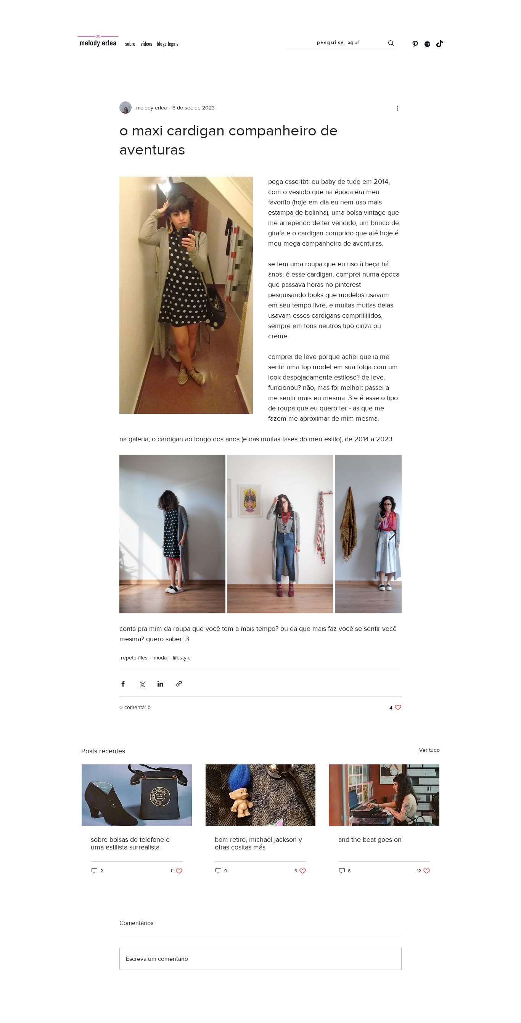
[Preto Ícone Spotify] (427, 44)
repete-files (134, 658)
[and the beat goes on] (384, 795)
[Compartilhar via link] (179, 683)
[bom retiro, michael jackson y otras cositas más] (261, 795)
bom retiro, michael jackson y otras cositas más (258, 843)
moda (160, 658)
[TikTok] (439, 44)
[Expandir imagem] (172, 534)
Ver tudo (429, 750)
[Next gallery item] (392, 534)
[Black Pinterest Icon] (415, 44)
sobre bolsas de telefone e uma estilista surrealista (130, 843)
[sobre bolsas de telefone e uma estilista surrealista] (137, 795)
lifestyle (182, 658)
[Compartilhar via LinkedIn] (160, 683)
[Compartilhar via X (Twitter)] (141, 683)
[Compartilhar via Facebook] (123, 683)
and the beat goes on (370, 839)
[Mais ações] (397, 107)
